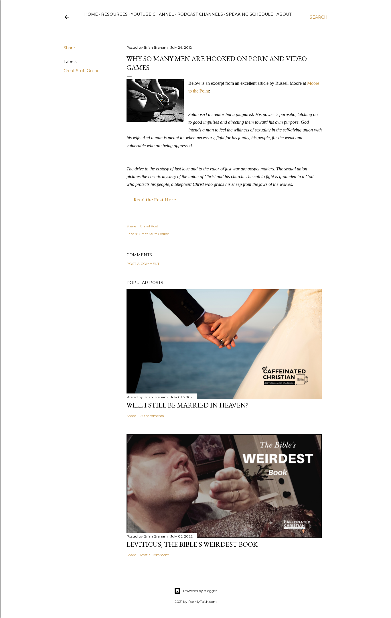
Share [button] (69, 47)
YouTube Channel (152, 14)
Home (91, 14)
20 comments (152, 416)
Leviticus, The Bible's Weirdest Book (192, 544)
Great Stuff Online (82, 70)
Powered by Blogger (200, 591)
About (284, 14)
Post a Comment (143, 263)
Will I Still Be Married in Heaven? (187, 405)
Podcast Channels (200, 14)
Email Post (149, 226)
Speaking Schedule (249, 14)
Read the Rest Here (155, 199)
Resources (114, 14)
